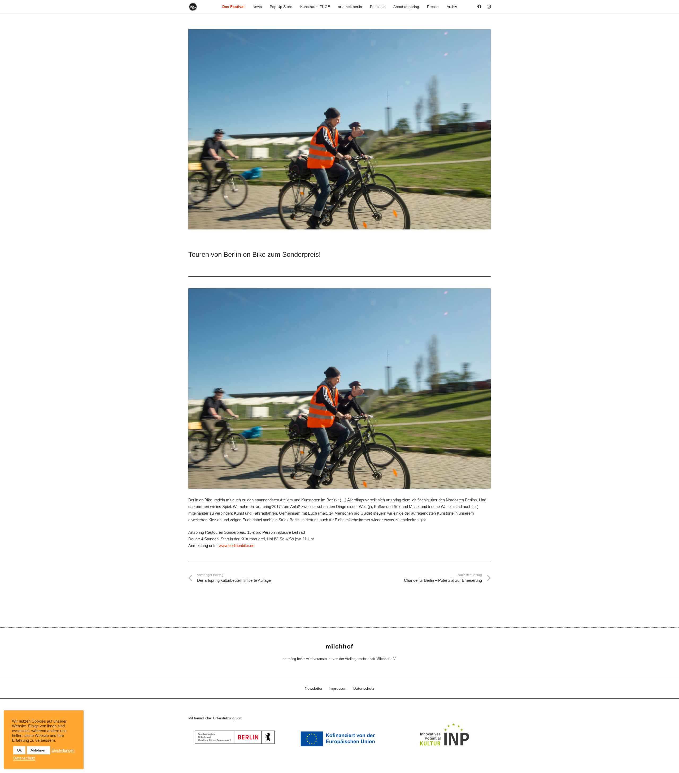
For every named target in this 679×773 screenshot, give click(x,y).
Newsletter (314, 688)
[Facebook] (479, 6)
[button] (247, 6)
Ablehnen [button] (38, 750)
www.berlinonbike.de (236, 545)
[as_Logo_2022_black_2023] (193, 6)
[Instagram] (489, 7)
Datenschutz (363, 688)
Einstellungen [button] (63, 750)
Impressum (338, 688)
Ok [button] (19, 750)
